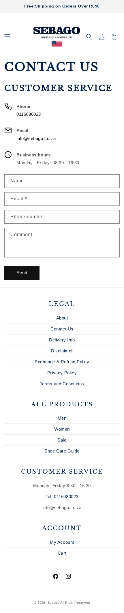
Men (62, 418)
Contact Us (62, 328)
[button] (7, 36)
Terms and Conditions (62, 383)
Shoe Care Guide (62, 450)
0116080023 (28, 114)
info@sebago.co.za (36, 138)
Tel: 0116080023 (62, 496)
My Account (62, 542)
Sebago (53, 602)
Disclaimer (62, 350)
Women (62, 429)
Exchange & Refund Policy (62, 361)
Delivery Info (62, 339)
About (62, 317)
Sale (61, 440)
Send (21, 272)
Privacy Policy (62, 372)
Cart (62, 553)
